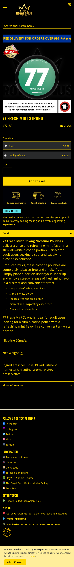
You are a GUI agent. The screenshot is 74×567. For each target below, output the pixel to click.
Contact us (12, 467)
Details (7, 233)
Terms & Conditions (17, 472)
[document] (37, 556)
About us (11, 462)
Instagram (12, 429)
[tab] (37, 233)
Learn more (29, 555)
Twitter (10, 434)
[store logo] (24, 10)
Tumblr (10, 444)
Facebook (11, 424)
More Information (13, 385)
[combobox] (37, 26)
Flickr (9, 439)
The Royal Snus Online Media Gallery (27, 483)
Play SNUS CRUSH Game (20, 478)
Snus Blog (11, 488)
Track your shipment (17, 457)
